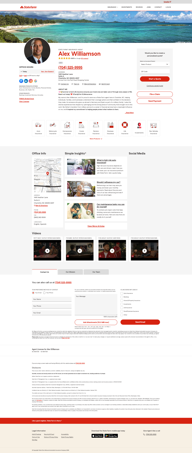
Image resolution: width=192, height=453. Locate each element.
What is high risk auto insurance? (106, 161)
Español (166, 2)
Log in (168, 7)
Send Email (140, 322)
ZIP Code (144, 71)
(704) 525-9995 (70, 67)
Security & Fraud (49, 434)
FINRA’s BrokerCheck (26, 98)
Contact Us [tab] (44, 272)
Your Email (38, 292)
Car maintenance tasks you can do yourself (110, 205)
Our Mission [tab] (70, 272)
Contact (158, 7)
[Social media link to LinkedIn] (26, 81)
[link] (28, 7)
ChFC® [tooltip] (60, 62)
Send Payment (154, 101)
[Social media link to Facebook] (21, 81)
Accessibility (65, 434)
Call (20, 75)
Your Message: (81, 296)
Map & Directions (42, 205)
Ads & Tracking (36, 434)
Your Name (37, 299)
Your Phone (49, 292)
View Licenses (24, 101)
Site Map (34, 440)
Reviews (139, 7)
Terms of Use (36, 437)
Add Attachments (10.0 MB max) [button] (96, 322)
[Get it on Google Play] (111, 436)
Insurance (112, 7)
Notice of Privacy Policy (51, 437)
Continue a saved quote (155, 86)
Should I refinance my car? (108, 182)
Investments (127, 7)
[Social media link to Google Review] (36, 81)
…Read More (129, 112)
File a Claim (155, 94)
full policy (39, 400)
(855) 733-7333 (66, 338)
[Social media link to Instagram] (31, 81)
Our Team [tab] (96, 272)
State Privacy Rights (67, 437)
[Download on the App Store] (98, 436)
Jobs (149, 7)
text (25, 75)
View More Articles (96, 226)
